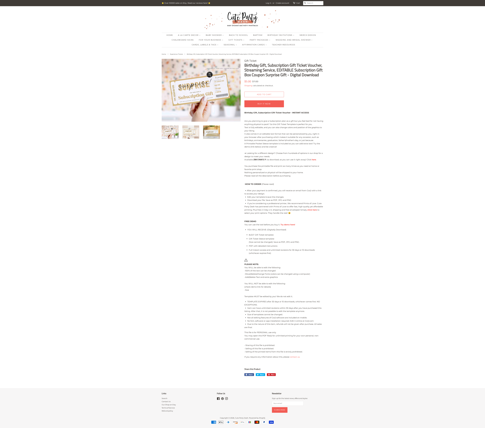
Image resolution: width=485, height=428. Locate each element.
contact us (295, 357)
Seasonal (230, 45)
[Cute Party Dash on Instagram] (226, 399)
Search (164, 398)
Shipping (248, 85)
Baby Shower (214, 35)
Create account (282, 3)
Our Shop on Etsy (169, 405)
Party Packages (259, 40)
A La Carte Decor (188, 35)
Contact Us (166, 402)
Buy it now (264, 104)
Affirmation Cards (253, 45)
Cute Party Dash (241, 418)
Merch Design (308, 35)
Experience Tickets (176, 54)
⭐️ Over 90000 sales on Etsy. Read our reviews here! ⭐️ (186, 3)
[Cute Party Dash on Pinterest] (222, 399)
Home (169, 35)
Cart (298, 3)
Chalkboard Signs (183, 40)
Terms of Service (168, 408)
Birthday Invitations (280, 35)
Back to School (238, 35)
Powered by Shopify (257, 418)
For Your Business (210, 40)
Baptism (257, 35)
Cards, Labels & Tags (204, 45)
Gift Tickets (235, 40)
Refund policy (167, 411)
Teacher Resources (283, 45)
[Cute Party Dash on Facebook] (218, 399)
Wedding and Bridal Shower (293, 40)
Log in (268, 3)
